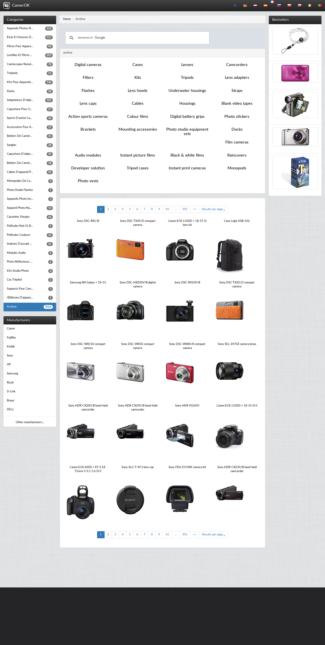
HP (9, 364)
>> (195, 209)
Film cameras (237, 142)
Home (67, 19)
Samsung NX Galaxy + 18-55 (88, 282)
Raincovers (237, 155)
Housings (187, 104)
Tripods (187, 78)
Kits (137, 78)
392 (184, 209)
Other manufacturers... (30, 422)
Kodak (11, 346)
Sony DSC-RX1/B (88, 221)
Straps (237, 91)
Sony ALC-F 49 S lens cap (138, 467)
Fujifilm (11, 337)
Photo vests (88, 181)
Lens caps (88, 104)
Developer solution (88, 168)
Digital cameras (88, 65)
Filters (88, 78)
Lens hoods (137, 91)
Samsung (12, 373)
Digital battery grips (187, 117)
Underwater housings (187, 91)
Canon (11, 328)
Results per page (212, 209)
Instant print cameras (187, 168)
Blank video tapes (237, 104)
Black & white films (187, 155)
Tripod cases (138, 168)
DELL (10, 409)
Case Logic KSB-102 (237, 221)
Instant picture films (137, 155)
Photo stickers (236, 117)
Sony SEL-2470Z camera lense (237, 344)
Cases (137, 65)
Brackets (88, 130)
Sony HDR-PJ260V (187, 405)
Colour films (137, 117)
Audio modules (88, 155)
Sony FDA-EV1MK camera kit (187, 467)
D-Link (11, 391)
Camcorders (237, 65)
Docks (237, 130)
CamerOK (20, 6)
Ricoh (10, 382)
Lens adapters (237, 78)
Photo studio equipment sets (187, 132)
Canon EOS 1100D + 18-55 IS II (236, 405)
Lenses (187, 65)
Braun (10, 400)
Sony (10, 355)
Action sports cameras (88, 117)
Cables (137, 104)
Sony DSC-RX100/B (187, 282)
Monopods (237, 168)
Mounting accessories (138, 130)
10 (167, 209)
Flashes (88, 91)
